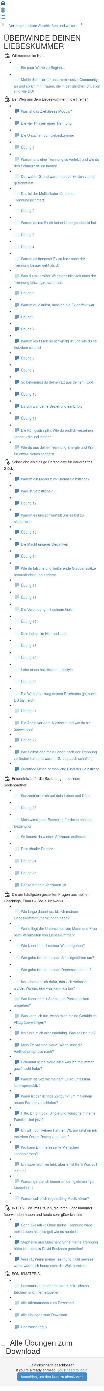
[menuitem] (3, 11)
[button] (3, 4)
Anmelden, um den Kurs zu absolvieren (52, 1376)
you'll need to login (72, 1369)
